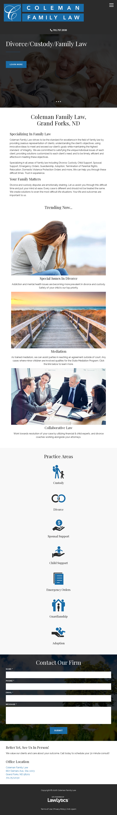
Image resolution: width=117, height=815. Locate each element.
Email (9, 693)
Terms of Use (46, 809)
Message (11, 704)
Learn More (16, 64)
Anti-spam (71, 809)
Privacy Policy (59, 809)
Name (9, 669)
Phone (10, 681)
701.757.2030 (60, 30)
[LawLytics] (58, 799)
